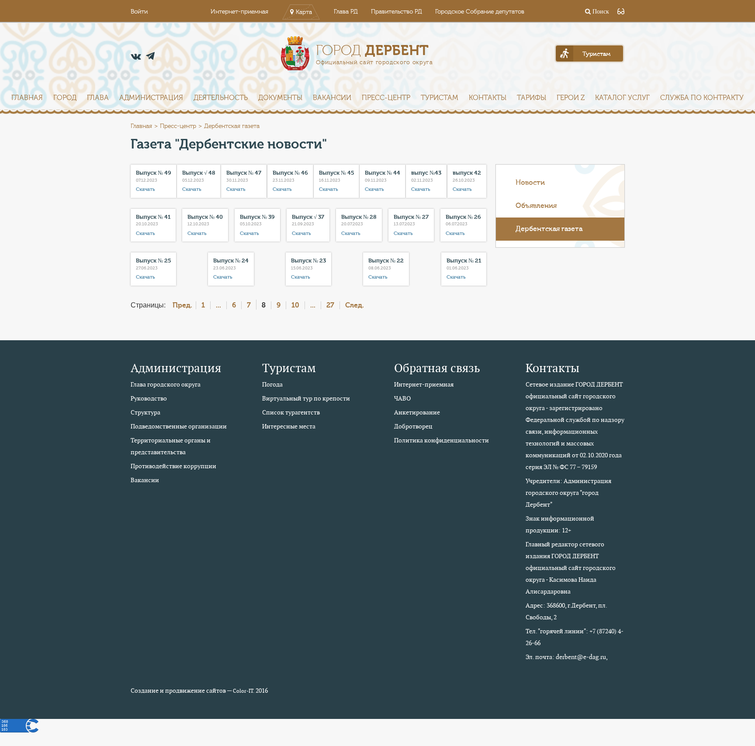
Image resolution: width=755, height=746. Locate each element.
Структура (145, 412)
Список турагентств (291, 412)
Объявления (536, 206)
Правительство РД (396, 11)
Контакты (487, 98)
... (218, 305)
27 (330, 305)
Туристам (439, 98)
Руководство (149, 398)
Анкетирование (417, 412)
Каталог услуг (622, 98)
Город (64, 98)
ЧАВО (402, 398)
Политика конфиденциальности (441, 440)
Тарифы (531, 98)
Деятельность (221, 98)
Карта (304, 12)
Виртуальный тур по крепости (306, 398)
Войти (139, 11)
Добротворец (413, 426)
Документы (280, 98)
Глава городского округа (166, 384)
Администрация (151, 98)
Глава (98, 98)
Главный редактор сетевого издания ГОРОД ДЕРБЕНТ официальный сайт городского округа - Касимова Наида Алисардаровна (571, 567)
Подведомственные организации (179, 426)
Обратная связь (437, 368)
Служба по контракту (702, 98)
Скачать (145, 189)
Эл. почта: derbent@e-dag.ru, (567, 657)
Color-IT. (243, 690)
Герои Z (571, 98)
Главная (27, 98)
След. (354, 305)
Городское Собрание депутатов (479, 11)
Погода (272, 384)
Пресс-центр (386, 98)
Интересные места (288, 426)
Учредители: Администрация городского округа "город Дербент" (568, 492)
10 (295, 305)
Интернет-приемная (239, 11)
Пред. (182, 305)
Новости (530, 182)
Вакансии (332, 98)
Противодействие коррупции (173, 466)
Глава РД (346, 11)
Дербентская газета (549, 229)
